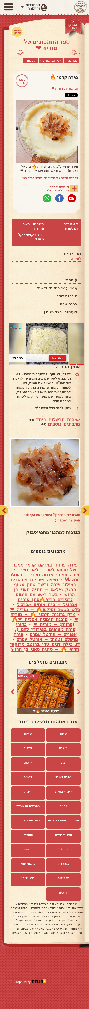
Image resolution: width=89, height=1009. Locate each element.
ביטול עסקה (56, 904)
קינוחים (63, 849)
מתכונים (23, 904)
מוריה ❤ (57, 88)
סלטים (28, 849)
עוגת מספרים (37, 916)
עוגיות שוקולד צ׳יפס (68, 925)
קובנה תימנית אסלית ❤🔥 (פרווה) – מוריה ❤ (43, 622)
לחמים (28, 777)
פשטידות (63, 864)
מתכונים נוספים (64, 424)
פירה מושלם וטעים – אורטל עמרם (46, 636)
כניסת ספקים (38, 904)
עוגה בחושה (59, 912)
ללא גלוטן (28, 878)
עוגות (63, 734)
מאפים (63, 748)
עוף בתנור (76, 929)
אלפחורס (48, 925)
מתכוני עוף (28, 864)
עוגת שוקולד (57, 908)
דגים (63, 762)
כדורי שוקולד (75, 908)
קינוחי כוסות (63, 791)
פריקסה (73, 920)
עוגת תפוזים (76, 912)
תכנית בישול (30, 933)
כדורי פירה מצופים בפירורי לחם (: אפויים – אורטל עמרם (46, 629)
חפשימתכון (17, 31)
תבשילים (63, 878)
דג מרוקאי (22, 925)
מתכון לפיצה (20, 908)
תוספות (71, 228)
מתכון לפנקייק (38, 908)
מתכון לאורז (63, 777)
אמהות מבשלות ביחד (58, 419)
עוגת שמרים (42, 912)
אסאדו (15, 933)
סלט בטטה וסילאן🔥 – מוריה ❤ (45, 609)
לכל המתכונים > (50, 60)
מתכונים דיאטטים (28, 820)
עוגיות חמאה (25, 920)
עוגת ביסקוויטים (22, 912)
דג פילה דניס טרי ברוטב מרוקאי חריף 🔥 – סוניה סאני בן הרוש (45, 646)
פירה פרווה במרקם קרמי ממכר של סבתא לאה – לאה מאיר (45, 567)
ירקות (28, 762)
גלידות (28, 748)
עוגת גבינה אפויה (24, 929)
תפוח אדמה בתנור (71, 916)
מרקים (63, 893)
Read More (57, 358)
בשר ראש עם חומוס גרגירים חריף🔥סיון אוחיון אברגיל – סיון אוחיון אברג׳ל (46, 599)
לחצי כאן (28, 178)
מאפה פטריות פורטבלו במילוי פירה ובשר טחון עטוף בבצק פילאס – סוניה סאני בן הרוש (43, 587)
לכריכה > (71, 60)
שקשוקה (53, 916)
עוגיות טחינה (43, 920)
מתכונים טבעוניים (28, 806)
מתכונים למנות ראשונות (63, 820)
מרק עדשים (60, 929)
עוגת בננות (60, 920)
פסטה (63, 806)
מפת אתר (72, 904)
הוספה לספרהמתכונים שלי (58, 188)
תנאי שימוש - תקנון (53, 933)
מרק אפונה (20, 916)
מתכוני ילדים (63, 835)
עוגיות (28, 734)
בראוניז (35, 925)
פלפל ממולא (44, 929)
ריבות (28, 791)
